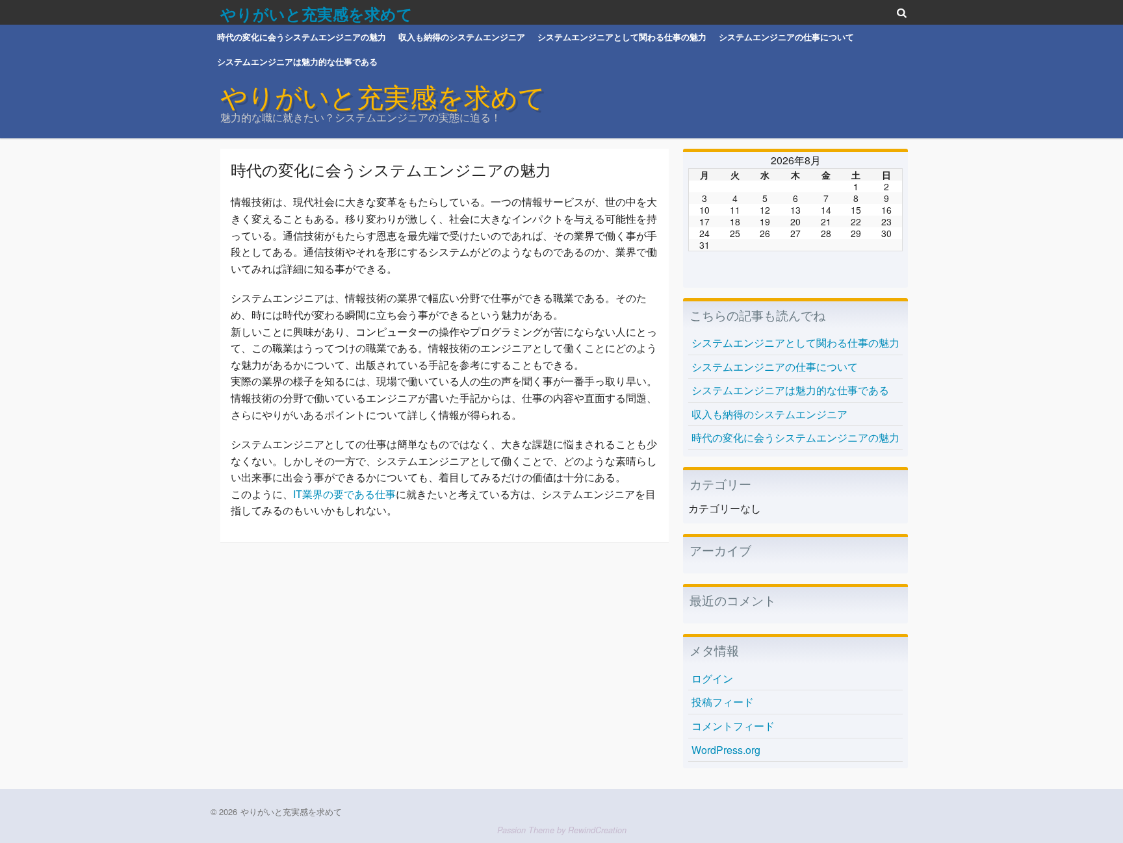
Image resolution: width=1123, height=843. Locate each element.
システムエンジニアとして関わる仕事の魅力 (621, 37)
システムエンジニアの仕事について (786, 37)
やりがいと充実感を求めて (316, 14)
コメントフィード (733, 725)
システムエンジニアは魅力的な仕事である (297, 61)
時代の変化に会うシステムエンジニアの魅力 (301, 37)
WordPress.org (725, 749)
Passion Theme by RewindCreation (561, 830)
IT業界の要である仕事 (344, 493)
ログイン (712, 678)
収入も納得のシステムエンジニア (461, 37)
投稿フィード (722, 701)
